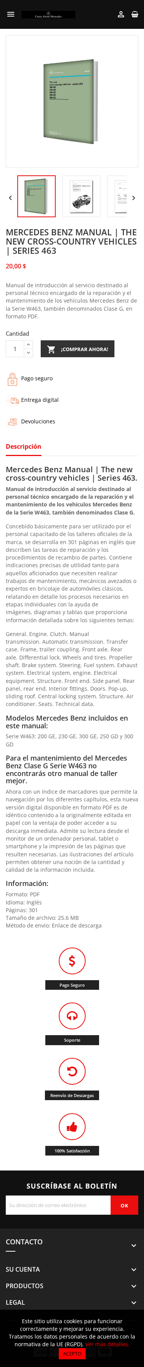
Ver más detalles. (107, 1344)
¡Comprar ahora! (77, 349)
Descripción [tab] (23, 447)
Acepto (72, 1353)
